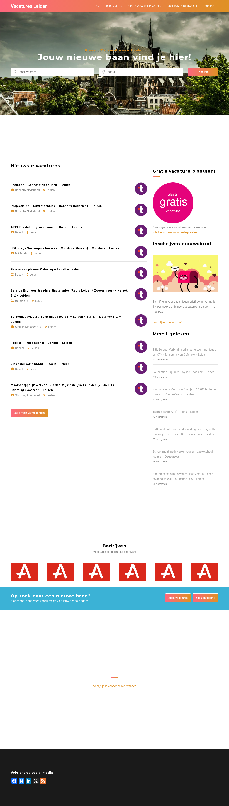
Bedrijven (113, 6)
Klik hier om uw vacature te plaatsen (175, 232)
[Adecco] (24, 571)
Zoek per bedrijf (205, 598)
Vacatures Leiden (29, 6)
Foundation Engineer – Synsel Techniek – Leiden (183, 372)
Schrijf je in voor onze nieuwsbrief (114, 686)
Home (97, 6)
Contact (210, 6)
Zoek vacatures (178, 598)
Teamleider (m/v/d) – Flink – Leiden (176, 411)
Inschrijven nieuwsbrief (183, 6)
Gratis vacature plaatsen (144, 6)
